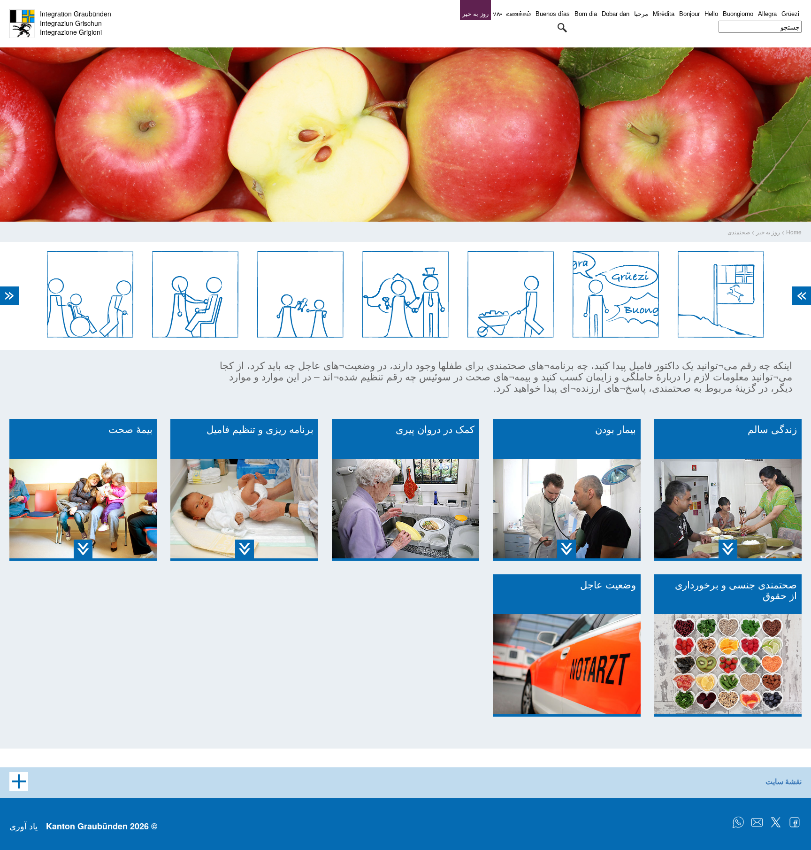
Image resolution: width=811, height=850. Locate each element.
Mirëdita (663, 13)
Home (794, 232)
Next (9, 295)
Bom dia (585, 13)
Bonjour (689, 13)
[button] (562, 27)
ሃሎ (497, 13)
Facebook (795, 822)
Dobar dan (615, 13)
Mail (757, 822)
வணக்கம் (518, 13)
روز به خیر (768, 232)
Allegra (767, 13)
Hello (711, 13)
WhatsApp (738, 822)
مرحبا (641, 13)
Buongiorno (738, 13)
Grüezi (790, 13)
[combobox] (760, 27)
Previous (801, 295)
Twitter (776, 822)
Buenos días (553, 13)
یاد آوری (23, 825)
